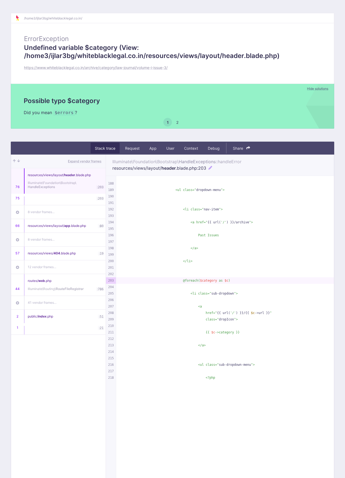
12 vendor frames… (42, 267)
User (170, 148)
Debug (214, 148)
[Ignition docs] (19, 18)
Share (238, 148)
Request (132, 148)
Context (191, 148)
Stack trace (105, 148)
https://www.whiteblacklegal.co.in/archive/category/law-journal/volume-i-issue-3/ (96, 67)
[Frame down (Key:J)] (18, 161)
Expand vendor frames (84, 161)
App (153, 148)
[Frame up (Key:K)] (14, 161)
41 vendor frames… (42, 303)
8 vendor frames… (41, 212)
